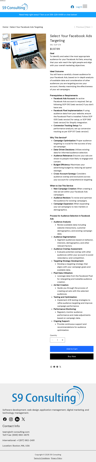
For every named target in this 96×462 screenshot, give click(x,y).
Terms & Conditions (42, 458)
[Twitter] (60, 366)
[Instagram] (11, 419)
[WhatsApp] (51, 366)
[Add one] (62, 339)
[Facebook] (54, 366)
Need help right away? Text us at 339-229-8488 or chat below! (48, 14)
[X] (23, 419)
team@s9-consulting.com (16, 431)
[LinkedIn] (17, 419)
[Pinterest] (57, 366)
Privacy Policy (56, 458)
